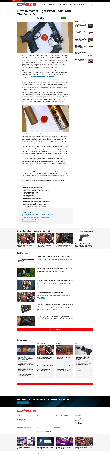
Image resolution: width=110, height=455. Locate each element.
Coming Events (52, 4)
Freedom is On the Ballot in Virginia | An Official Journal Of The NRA (83, 367)
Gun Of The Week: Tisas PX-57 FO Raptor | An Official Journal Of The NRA (84, 364)
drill (27, 210)
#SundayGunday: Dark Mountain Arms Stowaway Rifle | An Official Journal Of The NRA (83, 358)
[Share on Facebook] (38, 17)
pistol (46, 210)
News (45, 4)
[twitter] (41, 17)
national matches (42, 360)
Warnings (37, 453)
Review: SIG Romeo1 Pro (30, 195)
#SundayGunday (79, 361)
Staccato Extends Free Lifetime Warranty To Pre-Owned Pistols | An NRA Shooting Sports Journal (83, 245)
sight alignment (41, 76)
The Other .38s (26, 216)
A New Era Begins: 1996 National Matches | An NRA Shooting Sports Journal (25, 245)
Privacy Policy (19, 453)
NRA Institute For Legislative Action (62, 415)
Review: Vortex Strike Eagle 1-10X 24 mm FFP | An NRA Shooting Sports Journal (64, 366)
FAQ (41, 453)
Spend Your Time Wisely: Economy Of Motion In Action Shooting (39, 203)
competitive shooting (58, 210)
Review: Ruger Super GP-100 (31, 192)
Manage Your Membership (79, 420)
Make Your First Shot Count (29, 221)
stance (34, 76)
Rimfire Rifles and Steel (29, 194)
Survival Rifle (87, 361)
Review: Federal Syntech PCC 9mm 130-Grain (35, 204)
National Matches (62, 4)
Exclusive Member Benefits (80, 417)
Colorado (20, 361)
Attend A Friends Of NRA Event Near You (83, 448)
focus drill (30, 210)
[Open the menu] (83, 4)
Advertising (19, 417)
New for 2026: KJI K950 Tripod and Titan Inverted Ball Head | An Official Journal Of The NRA (26, 364)
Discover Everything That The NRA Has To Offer (63, 448)
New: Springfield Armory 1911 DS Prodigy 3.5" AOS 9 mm (54, 317)
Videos (76, 4)
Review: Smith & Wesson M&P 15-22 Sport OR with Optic (37, 201)
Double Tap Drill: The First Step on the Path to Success (35, 217)
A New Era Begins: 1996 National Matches (50, 293)
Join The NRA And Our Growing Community (45, 448)
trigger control (50, 76)
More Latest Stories (59, 329)
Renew (27, 1)
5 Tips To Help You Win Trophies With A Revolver (35, 200)
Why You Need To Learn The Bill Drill (31, 219)
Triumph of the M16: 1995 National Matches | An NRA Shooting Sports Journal (45, 370)
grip (31, 76)
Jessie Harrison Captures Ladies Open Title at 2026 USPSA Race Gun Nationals (55, 281)
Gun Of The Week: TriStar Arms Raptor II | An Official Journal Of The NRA (83, 371)
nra (38, 360)
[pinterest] (43, 17)
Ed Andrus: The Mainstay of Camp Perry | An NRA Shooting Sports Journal (45, 366)
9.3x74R (60, 360)
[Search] (92, 4)
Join (24, 1)
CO (22, 361)
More (26, 253)
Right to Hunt (26, 361)
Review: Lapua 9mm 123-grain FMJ (32, 198)
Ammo (63, 360)
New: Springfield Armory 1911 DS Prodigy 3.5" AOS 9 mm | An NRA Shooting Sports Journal (64, 245)
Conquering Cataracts (29, 197)
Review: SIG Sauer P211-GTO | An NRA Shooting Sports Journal (64, 362)
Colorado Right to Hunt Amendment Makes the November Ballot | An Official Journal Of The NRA (25, 358)
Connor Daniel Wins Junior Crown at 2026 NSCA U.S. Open (55, 268)
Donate (30, 1)
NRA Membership (78, 415)
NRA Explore (58, 417)
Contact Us (19, 415)
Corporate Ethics (31, 453)
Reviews (70, 4)
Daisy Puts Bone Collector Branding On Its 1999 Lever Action (53, 257)
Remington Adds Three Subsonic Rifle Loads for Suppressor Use (55, 305)
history (47, 360)
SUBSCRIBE (23, 402)
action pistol (42, 210)
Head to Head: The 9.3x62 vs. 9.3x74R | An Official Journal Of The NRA (64, 357)
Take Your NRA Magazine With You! (25, 448)
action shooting (36, 210)
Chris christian (65, 210)
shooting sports (50, 210)
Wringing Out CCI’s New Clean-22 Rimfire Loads (35, 206)
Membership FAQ (78, 418)
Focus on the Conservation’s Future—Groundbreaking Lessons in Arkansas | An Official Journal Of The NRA (26, 374)
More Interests (31, 340)
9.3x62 (58, 360)
